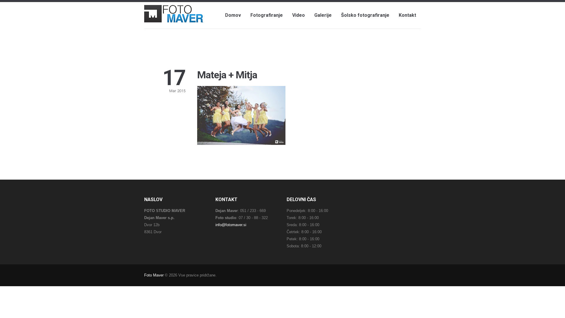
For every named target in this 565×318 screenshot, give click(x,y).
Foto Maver (154, 275)
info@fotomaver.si (230, 225)
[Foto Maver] (173, 16)
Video (298, 15)
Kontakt (407, 15)
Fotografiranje (266, 15)
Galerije (323, 15)
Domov (233, 15)
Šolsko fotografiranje (365, 15)
